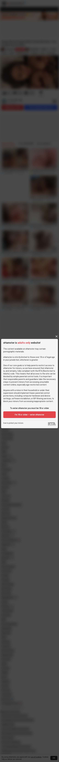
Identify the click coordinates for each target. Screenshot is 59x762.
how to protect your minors (13, 423)
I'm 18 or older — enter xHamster (29, 415)
